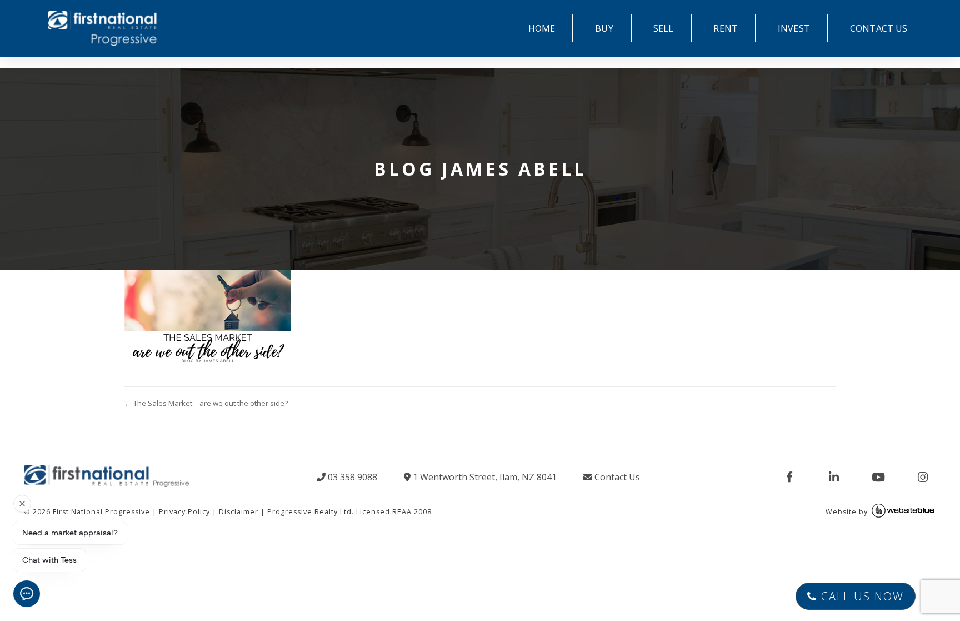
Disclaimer (238, 511)
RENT (725, 28)
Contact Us (616, 477)
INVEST (794, 28)
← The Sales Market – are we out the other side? (206, 403)
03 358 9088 (351, 477)
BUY (604, 28)
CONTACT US (879, 28)
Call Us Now (860, 596)
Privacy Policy (184, 511)
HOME (542, 28)
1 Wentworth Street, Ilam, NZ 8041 (484, 477)
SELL (663, 28)
